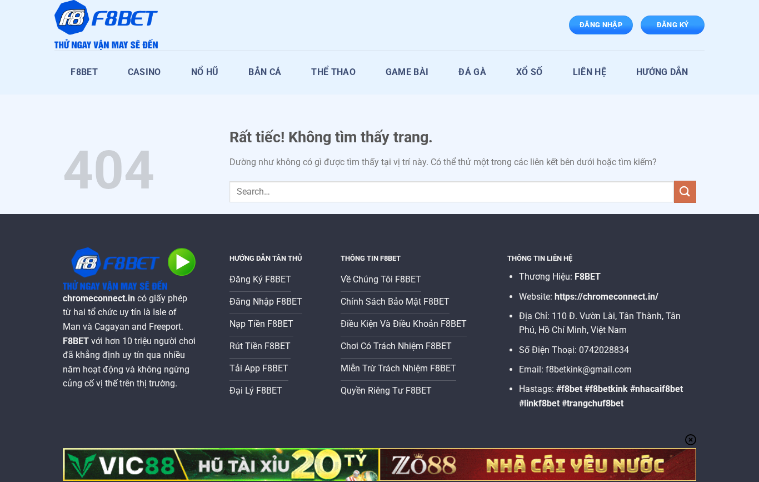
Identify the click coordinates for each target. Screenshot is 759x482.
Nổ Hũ (205, 72)
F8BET (84, 72)
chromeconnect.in (99, 298)
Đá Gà (472, 72)
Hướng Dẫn (662, 72)
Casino (144, 72)
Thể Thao (333, 72)
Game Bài (407, 72)
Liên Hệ (589, 72)
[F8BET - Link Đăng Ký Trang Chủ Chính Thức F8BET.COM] (110, 25)
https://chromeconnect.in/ (606, 296)
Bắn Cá (264, 72)
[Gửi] (685, 191)
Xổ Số (529, 72)
